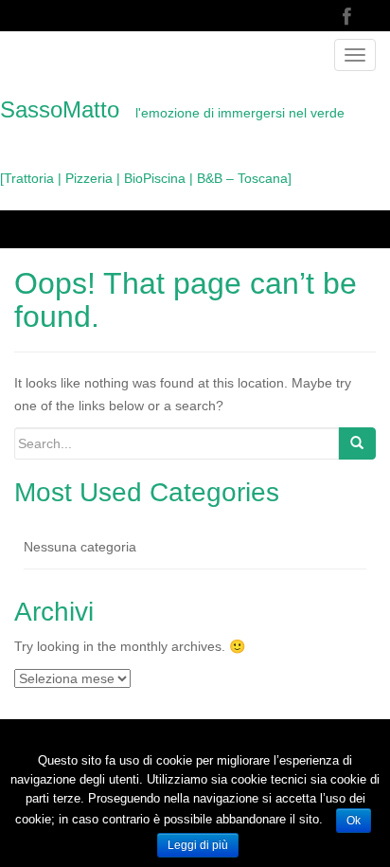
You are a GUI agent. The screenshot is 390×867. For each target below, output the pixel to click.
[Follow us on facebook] (347, 17)
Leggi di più (198, 845)
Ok (353, 820)
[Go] (357, 443)
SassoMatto (172, 141)
